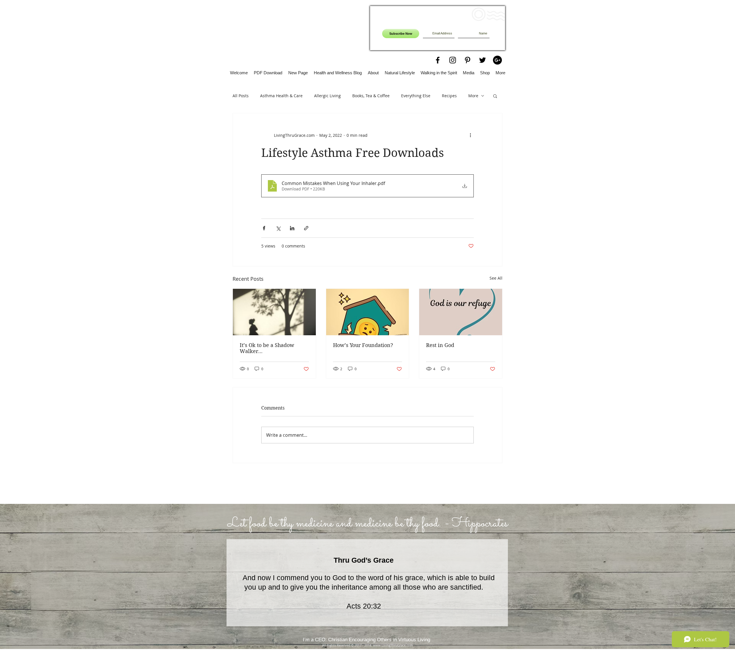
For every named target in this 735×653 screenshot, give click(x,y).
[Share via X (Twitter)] (278, 228)
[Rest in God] (460, 312)
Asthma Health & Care (281, 95)
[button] (495, 95)
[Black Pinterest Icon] (467, 60)
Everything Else (415, 95)
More (473, 95)
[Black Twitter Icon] (482, 60)
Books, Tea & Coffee (371, 95)
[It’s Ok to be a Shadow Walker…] (274, 312)
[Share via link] (306, 228)
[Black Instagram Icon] (452, 60)
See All (496, 278)
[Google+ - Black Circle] (497, 60)
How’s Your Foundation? (363, 345)
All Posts (241, 95)
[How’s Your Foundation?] (367, 312)
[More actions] (470, 135)
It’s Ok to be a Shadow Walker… (267, 348)
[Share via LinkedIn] (292, 228)
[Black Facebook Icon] (437, 60)
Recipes (449, 95)
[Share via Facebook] (264, 228)
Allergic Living (327, 95)
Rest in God (440, 345)
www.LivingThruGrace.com (393, 645)
